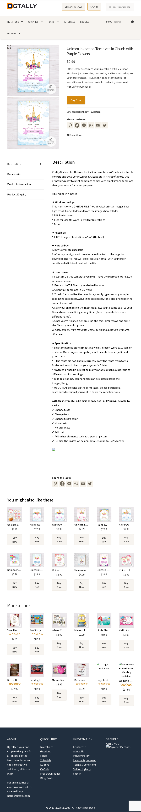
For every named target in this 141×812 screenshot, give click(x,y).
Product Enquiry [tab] (16, 194)
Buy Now (76, 100)
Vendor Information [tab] (19, 184)
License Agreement (84, 760)
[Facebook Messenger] (69, 484)
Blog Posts (46, 778)
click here (57, 334)
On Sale (44, 769)
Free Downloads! (50, 773)
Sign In (94, 6)
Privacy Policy (81, 755)
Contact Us (79, 747)
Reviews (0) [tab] (13, 174)
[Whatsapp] (91, 125)
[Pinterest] (70, 125)
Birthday (84, 111)
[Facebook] (77, 125)
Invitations (13, 21)
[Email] (98, 125)
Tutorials (69, 21)
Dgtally (65, 807)
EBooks (84, 21)
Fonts (51, 21)
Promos (11, 33)
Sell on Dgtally (73, 6)
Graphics (33, 21)
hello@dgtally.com (18, 795)
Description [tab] (14, 164)
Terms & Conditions (84, 764)
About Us (78, 751)
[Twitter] (104, 125)
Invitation (95, 111)
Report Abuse (75, 135)
